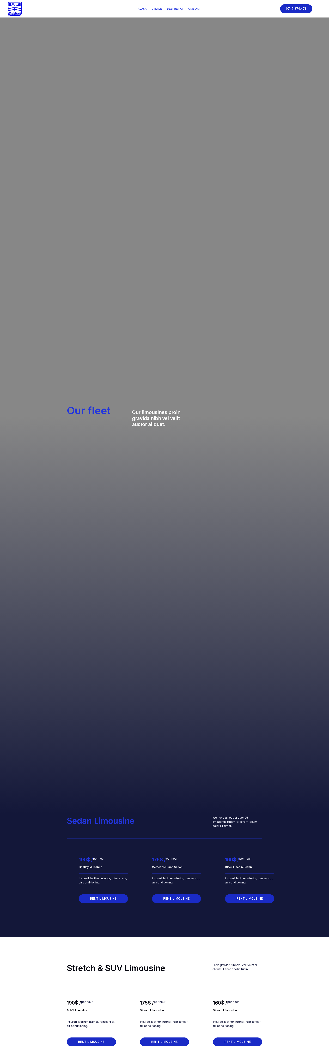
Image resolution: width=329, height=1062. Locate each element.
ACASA (142, 8)
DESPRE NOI (175, 8)
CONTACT (194, 8)
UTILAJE (157, 8)
